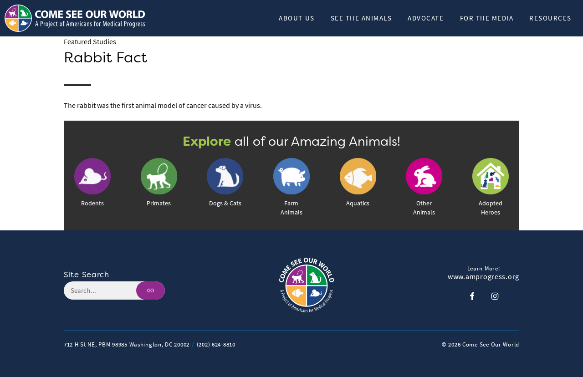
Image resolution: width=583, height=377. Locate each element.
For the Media (487, 18)
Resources (550, 18)
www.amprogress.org (483, 277)
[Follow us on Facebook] (472, 296)
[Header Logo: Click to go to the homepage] (77, 18)
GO (150, 290)
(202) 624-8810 (216, 344)
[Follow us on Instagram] (495, 296)
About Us (296, 18)
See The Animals (361, 18)
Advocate (426, 18)
